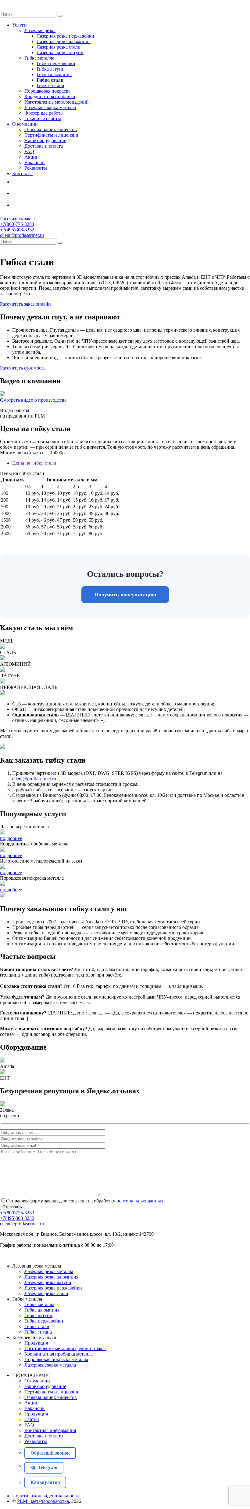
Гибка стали (50, 80)
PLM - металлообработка (43, 1501)
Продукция (36, 1342)
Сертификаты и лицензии (51, 135)
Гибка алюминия (54, 74)
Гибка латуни (51, 69)
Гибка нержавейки (56, 63)
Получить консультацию (125, 594)
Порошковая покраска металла (56, 1359)
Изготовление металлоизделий (56, 102)
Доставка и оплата (43, 146)
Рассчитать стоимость (22, 367)
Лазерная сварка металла (50, 107)
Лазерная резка (39, 30)
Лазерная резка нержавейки (65, 36)
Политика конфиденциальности (45, 1495)
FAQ (29, 151)
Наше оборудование (45, 140)
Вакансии (34, 162)
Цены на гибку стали (34, 463)
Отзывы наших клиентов (50, 129)
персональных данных (139, 1200)
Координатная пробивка (49, 96)
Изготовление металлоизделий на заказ (65, 1348)
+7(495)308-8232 (17, 229)
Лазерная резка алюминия (64, 41)
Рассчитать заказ (17, 218)
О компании (25, 124)
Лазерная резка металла (48, 1271)
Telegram (29, 195)
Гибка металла (39, 58)
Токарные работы (42, 118)
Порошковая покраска (47, 91)
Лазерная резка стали (58, 47)
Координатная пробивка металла (58, 1353)
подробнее (11, 838)
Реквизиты (35, 168)
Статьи (31, 1419)
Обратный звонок (29, 183)
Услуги (19, 25)
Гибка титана (50, 85)
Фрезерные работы (44, 113)
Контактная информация (50, 1430)
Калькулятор (26, 206)
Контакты (22, 173)
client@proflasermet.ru (22, 235)
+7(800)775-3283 (17, 224)
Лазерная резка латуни (60, 52)
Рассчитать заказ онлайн (25, 304)
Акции (31, 157)
